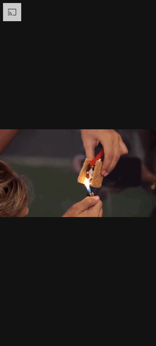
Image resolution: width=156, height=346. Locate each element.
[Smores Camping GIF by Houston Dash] (78, 173)
